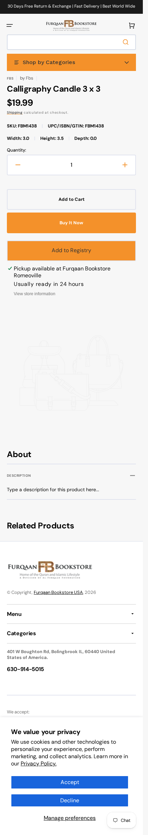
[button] (9, 25)
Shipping (15, 112)
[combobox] (71, 42)
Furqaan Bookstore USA (58, 592)
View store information (34, 293)
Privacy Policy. (38, 763)
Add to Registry (71, 250)
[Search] (127, 42)
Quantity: (16, 150)
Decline (69, 800)
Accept (70, 782)
